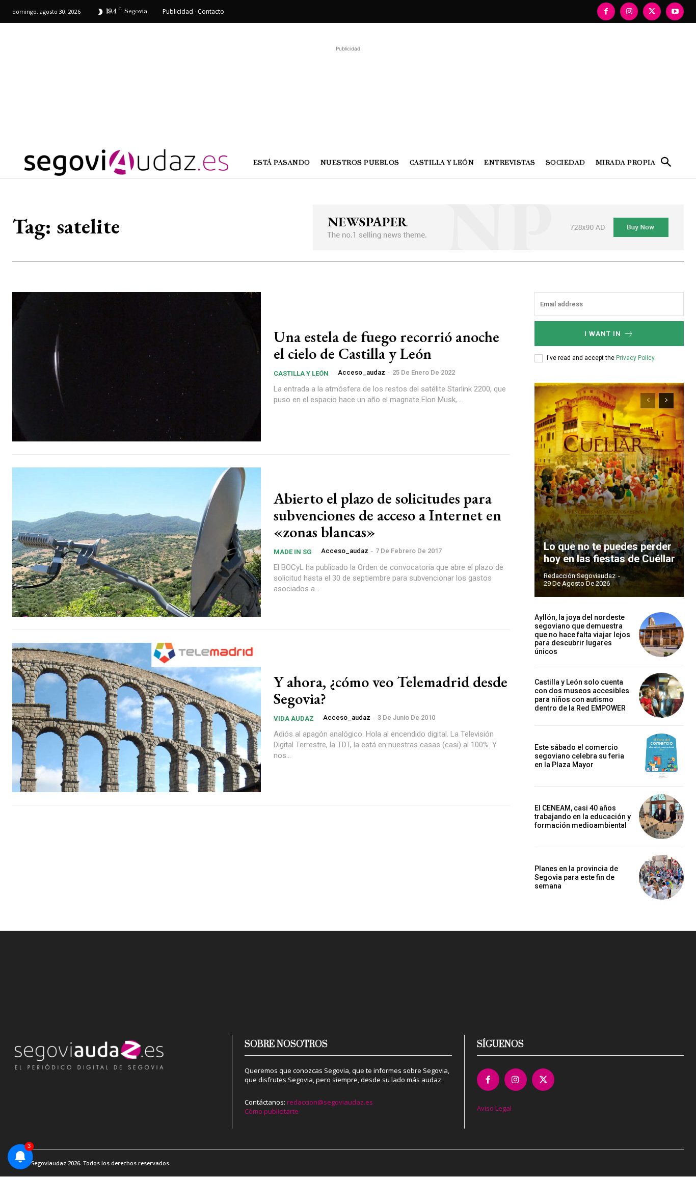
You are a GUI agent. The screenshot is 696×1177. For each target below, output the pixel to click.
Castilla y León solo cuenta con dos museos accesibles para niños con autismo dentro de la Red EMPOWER (581, 695)
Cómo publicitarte (272, 1111)
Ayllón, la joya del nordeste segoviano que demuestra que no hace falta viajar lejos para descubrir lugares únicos (582, 634)
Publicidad (178, 11)
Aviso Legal (494, 1108)
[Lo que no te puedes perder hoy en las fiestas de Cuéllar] (609, 490)
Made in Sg (293, 552)
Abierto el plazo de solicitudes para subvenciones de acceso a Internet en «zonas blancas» (387, 515)
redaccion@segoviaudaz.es (330, 1102)
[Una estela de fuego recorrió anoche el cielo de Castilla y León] (136, 366)
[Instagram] (629, 11)
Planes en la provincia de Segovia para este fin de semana (576, 877)
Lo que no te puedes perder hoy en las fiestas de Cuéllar (609, 552)
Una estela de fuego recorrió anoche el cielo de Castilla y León (386, 345)
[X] (652, 11)
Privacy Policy (635, 357)
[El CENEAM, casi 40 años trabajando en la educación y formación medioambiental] (661, 816)
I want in (602, 333)
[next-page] (666, 400)
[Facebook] (606, 11)
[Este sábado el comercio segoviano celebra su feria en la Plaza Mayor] (661, 756)
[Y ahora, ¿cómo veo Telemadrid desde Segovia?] (136, 717)
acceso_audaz (361, 372)
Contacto (211, 11)
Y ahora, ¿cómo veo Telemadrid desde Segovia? (390, 690)
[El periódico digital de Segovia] (96, 162)
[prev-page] (647, 400)
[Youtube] (675, 11)
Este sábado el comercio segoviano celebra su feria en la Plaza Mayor (579, 756)
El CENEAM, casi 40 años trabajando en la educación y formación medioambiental (582, 816)
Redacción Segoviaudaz (579, 576)
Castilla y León (301, 373)
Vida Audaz (294, 718)
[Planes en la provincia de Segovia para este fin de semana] (661, 877)
